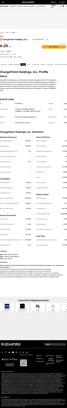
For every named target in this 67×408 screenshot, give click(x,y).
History (43, 64)
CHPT (7, 32)
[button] (3, 2)
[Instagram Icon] (16, 352)
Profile (23, 64)
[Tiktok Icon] (27, 352)
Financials (35, 64)
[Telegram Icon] (20, 352)
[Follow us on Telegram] (66, 6)
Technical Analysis (61, 64)
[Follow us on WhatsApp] (60, 6)
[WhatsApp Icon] (23, 352)
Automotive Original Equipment (25, 117)
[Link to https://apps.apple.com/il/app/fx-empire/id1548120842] (5, 359)
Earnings (50, 64)
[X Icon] (2, 352)
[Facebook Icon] (6, 352)
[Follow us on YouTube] (63, 6)
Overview (4, 64)
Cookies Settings (51, 359)
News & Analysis (14, 64)
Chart (29, 64)
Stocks (2, 32)
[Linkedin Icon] (9, 352)
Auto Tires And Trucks (22, 122)
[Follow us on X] (58, 6)
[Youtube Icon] (13, 352)
